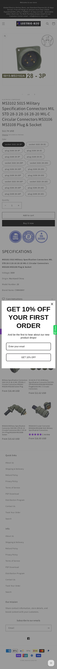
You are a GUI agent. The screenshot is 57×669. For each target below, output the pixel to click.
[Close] (52, 304)
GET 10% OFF (28, 357)
